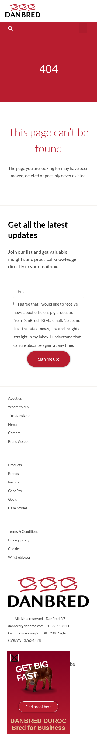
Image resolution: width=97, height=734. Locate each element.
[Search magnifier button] (10, 28)
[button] (83, 28)
